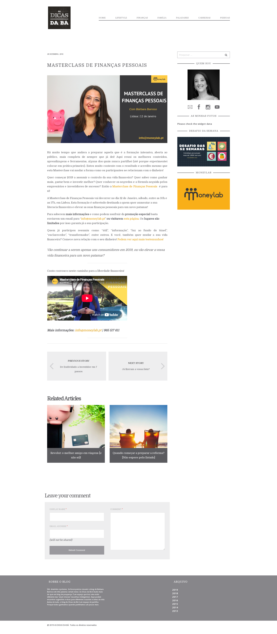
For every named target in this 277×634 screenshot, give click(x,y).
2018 (175, 593)
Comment (116, 509)
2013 (175, 610)
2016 (175, 600)
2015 (175, 603)
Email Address (59, 526)
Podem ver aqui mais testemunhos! (141, 239)
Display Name (58, 509)
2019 (175, 589)
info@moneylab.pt (93, 218)
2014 (175, 607)
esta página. (131, 218)
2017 (175, 596)
